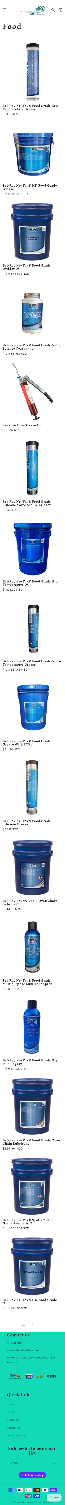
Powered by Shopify (43, 1502)
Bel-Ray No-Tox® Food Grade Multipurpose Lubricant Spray (27, 982)
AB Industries (26, 1502)
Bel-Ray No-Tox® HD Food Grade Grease (30, 187)
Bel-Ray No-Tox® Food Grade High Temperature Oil (31, 583)
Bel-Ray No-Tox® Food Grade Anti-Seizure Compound (31, 347)
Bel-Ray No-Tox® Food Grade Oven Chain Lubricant (31, 1142)
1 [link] (23, 1323)
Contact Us (13, 1427)
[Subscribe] (54, 1463)
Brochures (13, 1419)
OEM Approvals (16, 1435)
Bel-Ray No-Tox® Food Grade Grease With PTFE (27, 742)
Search (11, 1404)
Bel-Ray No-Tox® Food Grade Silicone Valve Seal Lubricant (27, 503)
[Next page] (42, 1323)
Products (12, 1412)
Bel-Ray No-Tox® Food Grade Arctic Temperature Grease (32, 662)
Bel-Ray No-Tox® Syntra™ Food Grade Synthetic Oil (29, 1221)
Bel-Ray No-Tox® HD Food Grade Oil (30, 1301)
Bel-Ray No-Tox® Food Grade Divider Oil (27, 267)
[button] (4, 10)
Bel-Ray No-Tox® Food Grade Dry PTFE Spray (30, 1062)
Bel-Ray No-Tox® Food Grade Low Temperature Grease (30, 107)
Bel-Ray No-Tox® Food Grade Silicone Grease (27, 822)
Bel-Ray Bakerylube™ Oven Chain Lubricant (30, 902)
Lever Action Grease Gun (23, 425)
